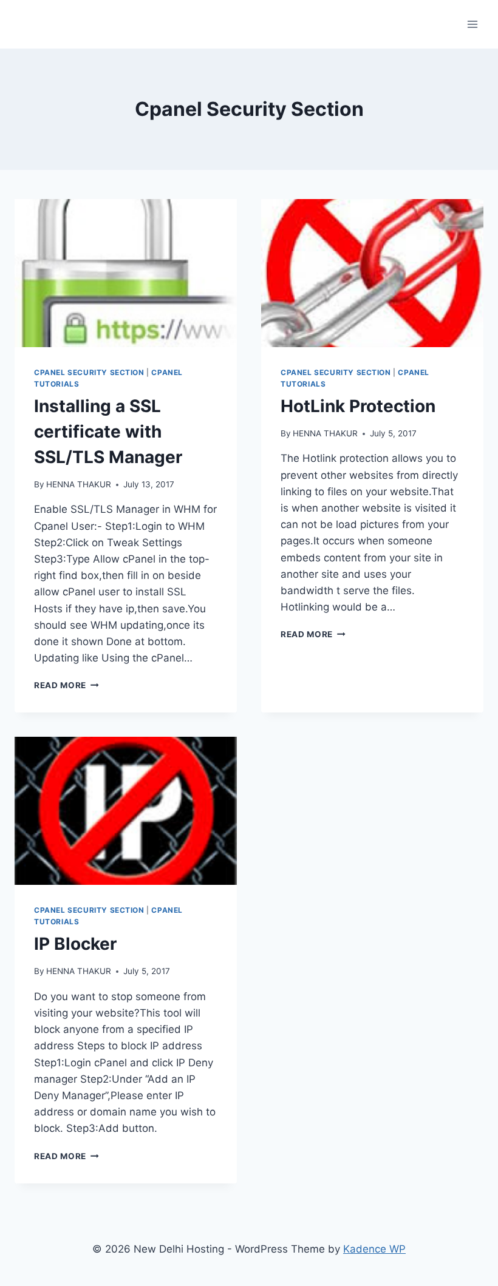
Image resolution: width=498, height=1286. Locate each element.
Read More (66, 685)
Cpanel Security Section (89, 372)
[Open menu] (472, 24)
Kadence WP (374, 1249)
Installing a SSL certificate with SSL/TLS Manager (108, 431)
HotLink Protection (358, 406)
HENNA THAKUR (78, 484)
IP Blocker (75, 943)
